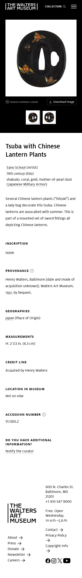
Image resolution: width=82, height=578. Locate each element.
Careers (14, 560)
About (13, 537)
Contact (52, 529)
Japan (9, 318)
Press (12, 543)
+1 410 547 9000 (58, 501)
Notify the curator (19, 451)
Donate (14, 549)
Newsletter (17, 554)
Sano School (16, 167)
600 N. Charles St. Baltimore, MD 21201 (59, 491)
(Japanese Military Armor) (27, 184)
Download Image (63, 102)
